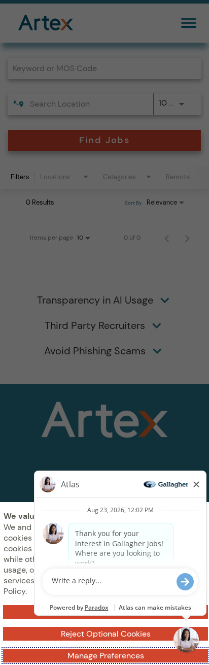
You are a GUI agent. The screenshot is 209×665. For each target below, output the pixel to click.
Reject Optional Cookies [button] (106, 633)
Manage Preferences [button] (105, 655)
